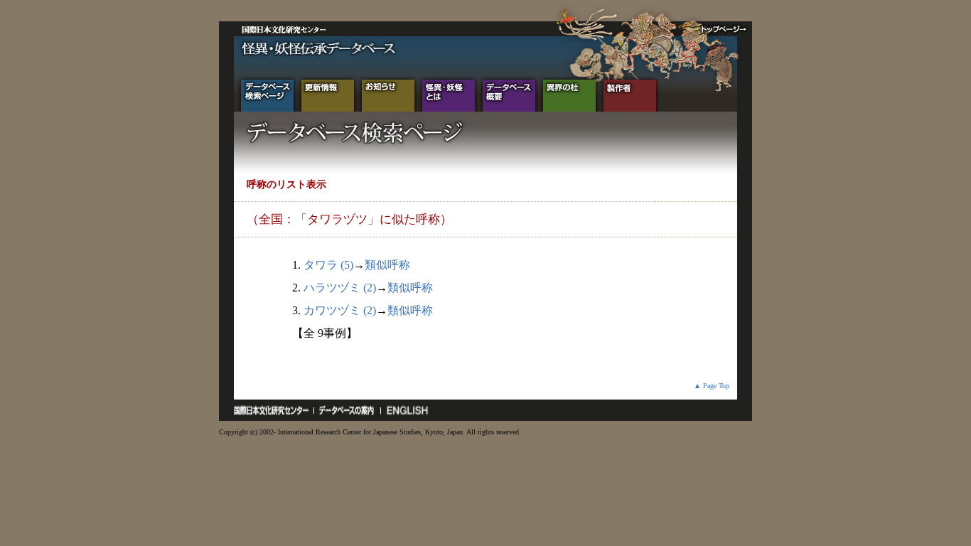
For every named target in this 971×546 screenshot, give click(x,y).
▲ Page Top (711, 386)
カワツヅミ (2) (340, 310)
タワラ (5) (328, 265)
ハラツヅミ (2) (340, 288)
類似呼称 (387, 265)
